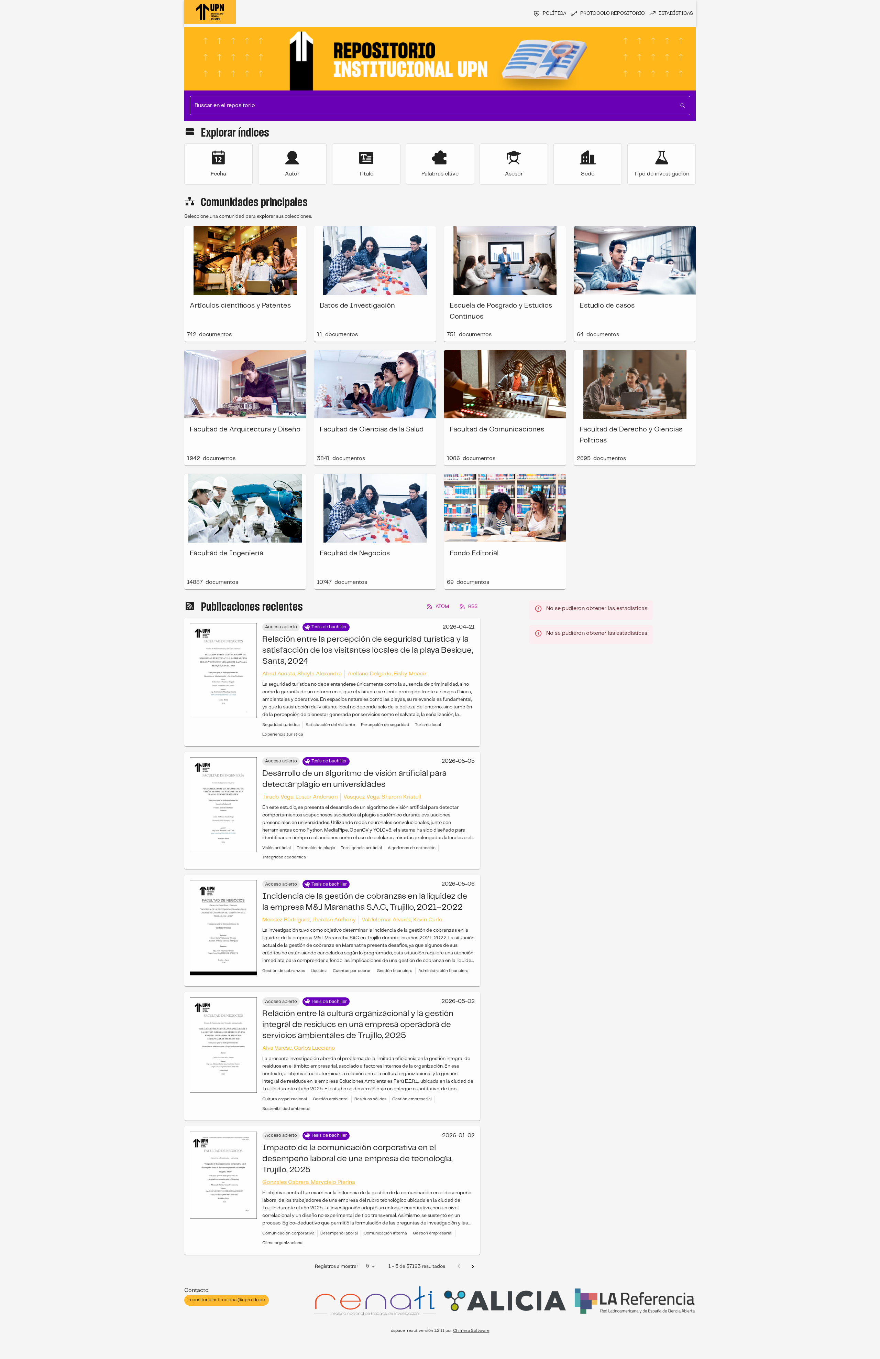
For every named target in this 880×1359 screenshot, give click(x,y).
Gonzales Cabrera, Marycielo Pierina (308, 1182)
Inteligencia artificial (361, 848)
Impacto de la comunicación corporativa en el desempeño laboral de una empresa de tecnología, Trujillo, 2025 (357, 1159)
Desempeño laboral (339, 1233)
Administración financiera (443, 971)
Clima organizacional (283, 1243)
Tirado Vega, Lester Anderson (300, 797)
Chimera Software (471, 1331)
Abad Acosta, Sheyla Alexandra (302, 673)
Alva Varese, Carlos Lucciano (298, 1048)
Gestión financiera (394, 971)
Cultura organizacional (284, 1099)
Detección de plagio (316, 848)
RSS (472, 606)
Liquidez (319, 971)
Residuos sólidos (370, 1099)
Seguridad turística (281, 725)
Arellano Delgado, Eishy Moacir (387, 673)
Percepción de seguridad (385, 725)
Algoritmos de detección (412, 848)
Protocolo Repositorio (612, 13)
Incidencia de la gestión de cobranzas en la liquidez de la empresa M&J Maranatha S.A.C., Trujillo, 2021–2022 (364, 901)
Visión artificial (276, 848)
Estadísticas (676, 13)
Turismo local (428, 725)
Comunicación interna (385, 1233)
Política (554, 13)
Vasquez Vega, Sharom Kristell (382, 797)
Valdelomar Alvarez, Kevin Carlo (402, 919)
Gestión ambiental (331, 1099)
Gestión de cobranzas (283, 971)
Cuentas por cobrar (352, 971)
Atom (442, 606)
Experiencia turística (282, 734)
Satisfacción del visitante (330, 725)
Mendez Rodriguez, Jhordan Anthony (309, 919)
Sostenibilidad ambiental (286, 1109)
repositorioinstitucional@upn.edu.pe (226, 1300)
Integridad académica (284, 857)
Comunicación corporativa (288, 1233)
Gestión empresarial (412, 1099)
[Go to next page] (473, 1266)
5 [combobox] (367, 1266)
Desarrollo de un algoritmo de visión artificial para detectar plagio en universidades (354, 779)
